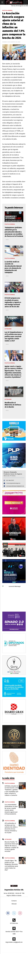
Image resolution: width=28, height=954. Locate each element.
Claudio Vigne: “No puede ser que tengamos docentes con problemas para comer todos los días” (11, 865)
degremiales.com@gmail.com (14, 942)
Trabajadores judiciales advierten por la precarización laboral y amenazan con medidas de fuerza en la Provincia (14, 232)
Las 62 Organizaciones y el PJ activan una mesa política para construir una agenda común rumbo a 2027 (14, 336)
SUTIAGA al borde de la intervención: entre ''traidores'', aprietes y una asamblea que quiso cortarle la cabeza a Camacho (12, 790)
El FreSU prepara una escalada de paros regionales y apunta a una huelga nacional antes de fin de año (13, 302)
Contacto (14, 901)
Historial (14, 904)
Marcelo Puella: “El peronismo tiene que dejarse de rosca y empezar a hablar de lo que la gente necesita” (11, 846)
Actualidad (8, 328)
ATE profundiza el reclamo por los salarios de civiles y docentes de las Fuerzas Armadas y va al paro (11, 827)
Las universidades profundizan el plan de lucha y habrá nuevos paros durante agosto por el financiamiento (11, 809)
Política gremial (7, 10)
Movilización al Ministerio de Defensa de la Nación (13, 405)
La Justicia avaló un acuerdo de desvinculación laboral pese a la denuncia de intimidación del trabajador (13, 267)
